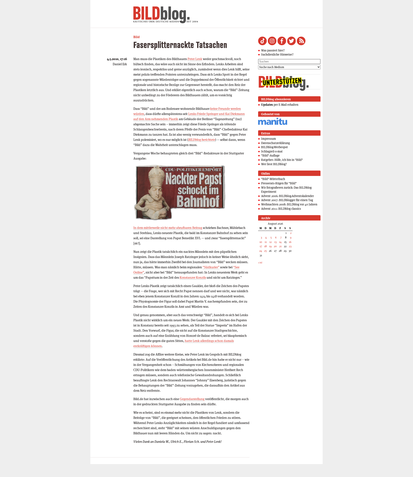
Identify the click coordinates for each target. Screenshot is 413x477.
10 (260, 242)
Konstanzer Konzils (193, 277)
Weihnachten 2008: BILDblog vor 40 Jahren (289, 204)
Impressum (268, 139)
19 (270, 246)
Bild (136, 37)
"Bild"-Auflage (270, 155)
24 (260, 251)
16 (290, 242)
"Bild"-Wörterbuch (273, 179)
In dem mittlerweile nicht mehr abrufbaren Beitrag (167, 228)
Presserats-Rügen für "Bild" (279, 183)
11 (266, 242)
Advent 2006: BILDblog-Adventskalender (287, 196)
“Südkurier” (211, 267)
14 (280, 242)
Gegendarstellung (192, 399)
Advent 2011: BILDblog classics (281, 209)
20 (275, 246)
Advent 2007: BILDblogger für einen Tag (287, 200)
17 (261, 246)
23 (290, 246)
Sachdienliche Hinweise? (277, 54)
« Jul (260, 262)
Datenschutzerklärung (275, 143)
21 (280, 246)
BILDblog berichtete (201, 140)
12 (270, 242)
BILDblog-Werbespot (274, 147)
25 (265, 251)
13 (275, 242)
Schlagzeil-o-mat (272, 151)
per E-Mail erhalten (279, 105)
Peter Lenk (195, 59)
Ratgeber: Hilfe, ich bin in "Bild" (282, 160)
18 (265, 246)
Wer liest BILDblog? (274, 164)
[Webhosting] (272, 124)
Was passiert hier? (273, 50)
